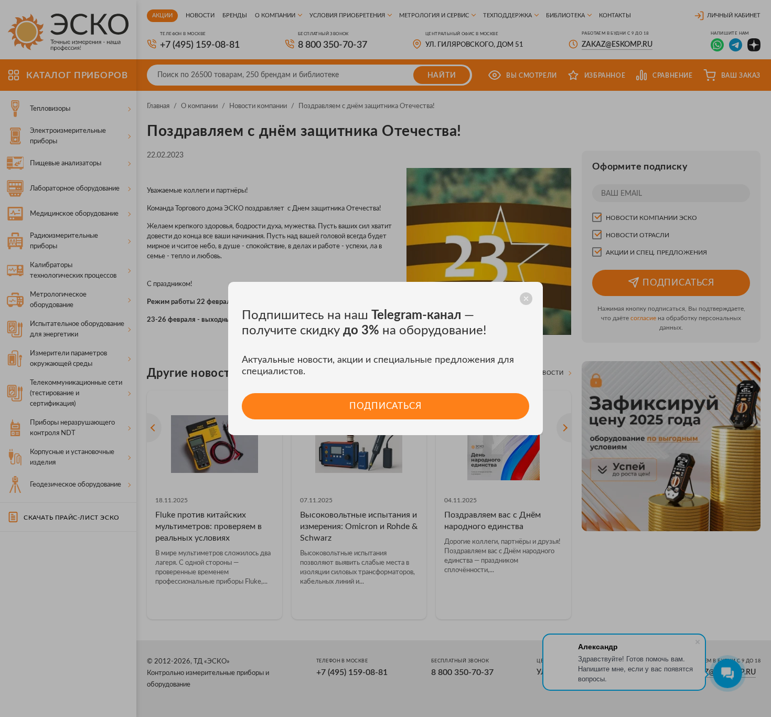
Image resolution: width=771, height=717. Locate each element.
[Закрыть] (526, 298)
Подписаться (385, 406)
